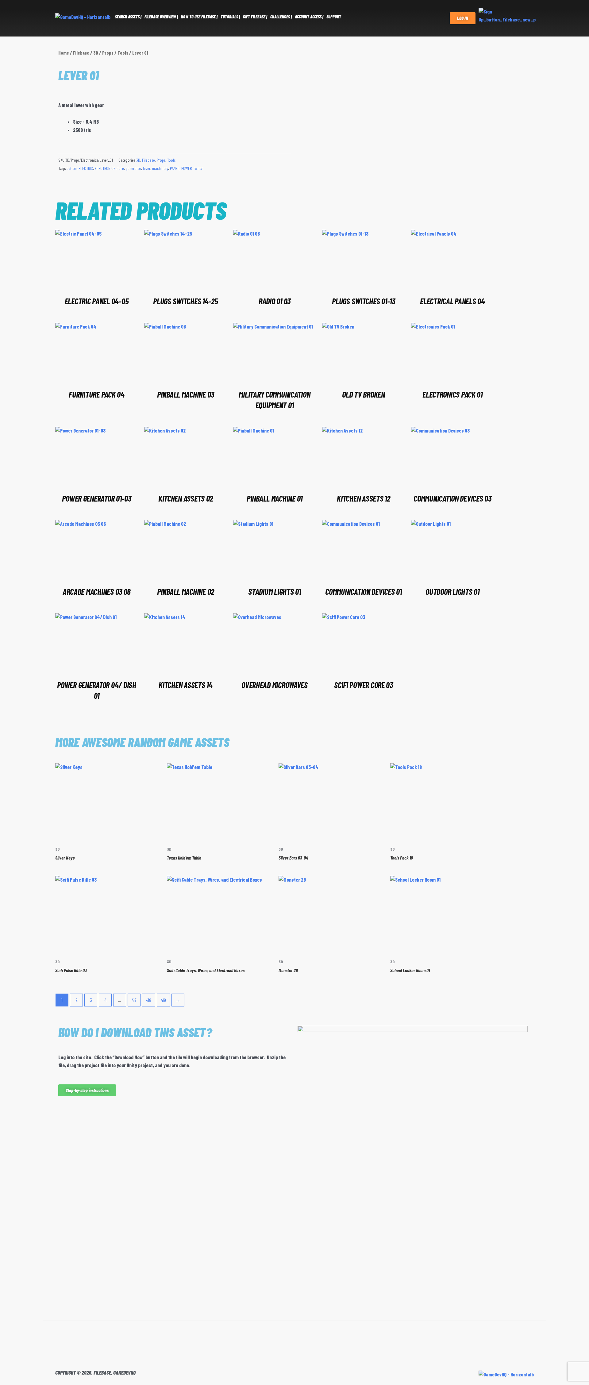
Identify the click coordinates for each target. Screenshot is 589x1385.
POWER (186, 168)
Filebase (81, 53)
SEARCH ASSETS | (128, 16)
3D (95, 53)
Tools (122, 53)
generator (133, 168)
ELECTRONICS (105, 168)
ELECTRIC (86, 168)
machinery (160, 168)
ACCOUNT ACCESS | (309, 16)
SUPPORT (333, 16)
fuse (120, 168)
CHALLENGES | (281, 16)
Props (108, 53)
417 (134, 1000)
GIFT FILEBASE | (255, 16)
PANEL (174, 168)
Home (63, 53)
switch (198, 168)
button (72, 168)
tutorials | (230, 16)
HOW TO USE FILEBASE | (199, 16)
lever (146, 168)
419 (163, 1000)
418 (148, 1000)
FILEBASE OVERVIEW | (161, 16)
